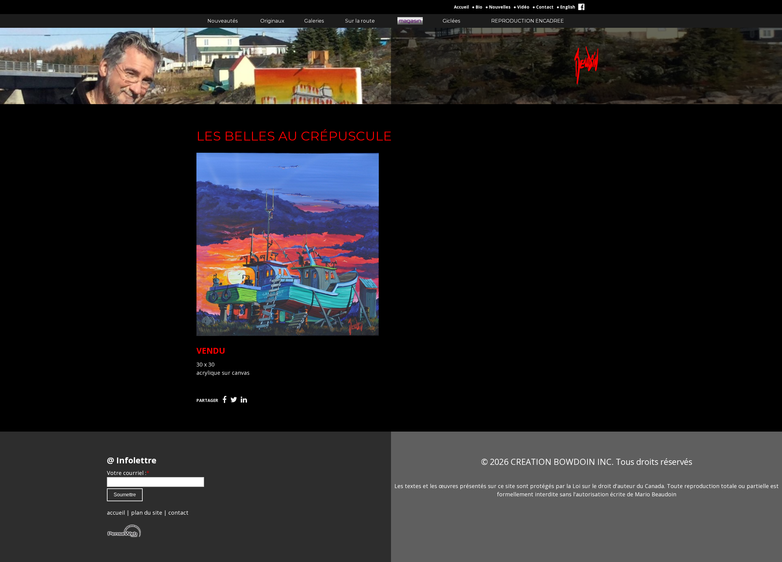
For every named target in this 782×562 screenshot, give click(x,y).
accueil (116, 512)
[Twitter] (233, 400)
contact (178, 512)
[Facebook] (224, 400)
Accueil (461, 7)
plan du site (146, 512)
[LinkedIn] (243, 400)
